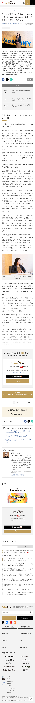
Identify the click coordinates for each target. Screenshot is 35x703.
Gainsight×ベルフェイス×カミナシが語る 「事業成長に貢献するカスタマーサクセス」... (17, 440)
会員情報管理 (10, 681)
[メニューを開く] (2, 2)
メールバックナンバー (18, 372)
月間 (25, 546)
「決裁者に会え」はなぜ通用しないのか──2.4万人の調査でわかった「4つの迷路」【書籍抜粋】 (18, 551)
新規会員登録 (18, 376)
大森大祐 (9, 23)
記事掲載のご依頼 (25, 627)
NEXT (29, 402)
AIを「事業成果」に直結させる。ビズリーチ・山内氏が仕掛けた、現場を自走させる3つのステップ (18, 569)
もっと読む (6, 442)
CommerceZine (24, 634)
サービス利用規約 (11, 688)
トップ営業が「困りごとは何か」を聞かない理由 (16, 589)
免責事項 (9, 683)
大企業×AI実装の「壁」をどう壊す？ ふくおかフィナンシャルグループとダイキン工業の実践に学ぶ (18, 559)
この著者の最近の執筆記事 (17, 475)
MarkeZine (5, 634)
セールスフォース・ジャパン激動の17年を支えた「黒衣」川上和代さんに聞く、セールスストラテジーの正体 (18, 574)
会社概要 (9, 685)
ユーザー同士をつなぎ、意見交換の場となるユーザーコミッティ (21, 99)
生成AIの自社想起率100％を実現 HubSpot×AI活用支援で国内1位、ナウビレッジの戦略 (18, 585)
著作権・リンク (10, 678)
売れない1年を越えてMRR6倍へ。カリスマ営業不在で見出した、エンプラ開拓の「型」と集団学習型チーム (18, 580)
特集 (3, 647)
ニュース (4, 640)
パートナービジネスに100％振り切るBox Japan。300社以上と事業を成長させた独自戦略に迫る (18, 564)
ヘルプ (8, 676)
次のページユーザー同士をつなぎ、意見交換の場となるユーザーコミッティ (17, 394)
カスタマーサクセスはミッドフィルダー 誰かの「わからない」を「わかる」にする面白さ (17, 435)
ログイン (18, 381)
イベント (22, 647)
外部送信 (9, 692)
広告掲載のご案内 (9, 627)
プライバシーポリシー (12, 690)
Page (5, 99)
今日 (10, 546)
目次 (17, 86)
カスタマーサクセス (6, 27)
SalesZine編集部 (17, 23)
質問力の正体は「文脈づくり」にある (14, 555)
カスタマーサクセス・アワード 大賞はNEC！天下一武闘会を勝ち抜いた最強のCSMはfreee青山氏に (18, 593)
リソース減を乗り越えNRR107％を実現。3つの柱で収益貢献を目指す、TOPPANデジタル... (17, 431)
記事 (21, 640)
